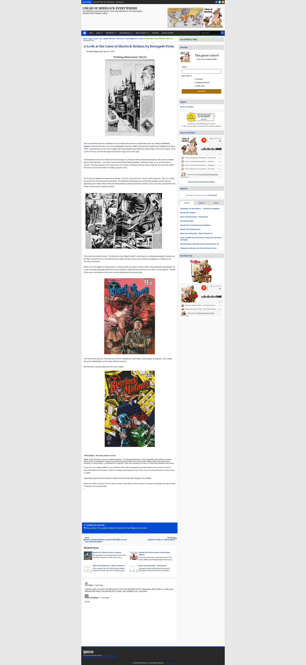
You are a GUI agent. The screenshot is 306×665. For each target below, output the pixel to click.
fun (99, 528)
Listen (98, 33)
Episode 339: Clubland (105, 2)
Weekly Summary (202, 83)
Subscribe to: (187, 76)
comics (94, 528)
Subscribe (155, 33)
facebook (216, 2)
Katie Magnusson (96, 51)
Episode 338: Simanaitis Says (190, 229)
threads (219, 2)
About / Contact (141, 33)
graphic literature (109, 528)
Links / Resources (124, 33)
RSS (223, 2)
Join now (201, 91)
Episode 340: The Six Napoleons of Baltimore (195, 225)
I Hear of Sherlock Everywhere (109, 8)
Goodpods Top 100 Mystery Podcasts (201, 124)
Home (84, 33)
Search (222, 32)
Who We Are (110, 33)
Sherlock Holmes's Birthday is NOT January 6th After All (199, 244)
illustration (121, 528)
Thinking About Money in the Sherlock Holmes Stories (198, 248)
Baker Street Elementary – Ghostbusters (194, 217)
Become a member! (187, 107)
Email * (185, 67)
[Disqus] (130, 611)
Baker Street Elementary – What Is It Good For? (196, 233)
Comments (201, 203)
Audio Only (199, 86)
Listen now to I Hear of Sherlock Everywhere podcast (201, 126)
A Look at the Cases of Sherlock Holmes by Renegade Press (129, 46)
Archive (216, 203)
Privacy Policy (169, 663)
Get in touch (213, 195)
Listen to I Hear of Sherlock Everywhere (201, 182)
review (144, 528)
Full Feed (199, 79)
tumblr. (148, 478)
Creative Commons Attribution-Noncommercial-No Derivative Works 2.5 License (99, 657)
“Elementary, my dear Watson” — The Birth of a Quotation (199, 208)
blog (88, 528)
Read (91, 33)
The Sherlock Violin (186, 221)
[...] (121, 557)
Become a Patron (167, 33)
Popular (187, 203)
